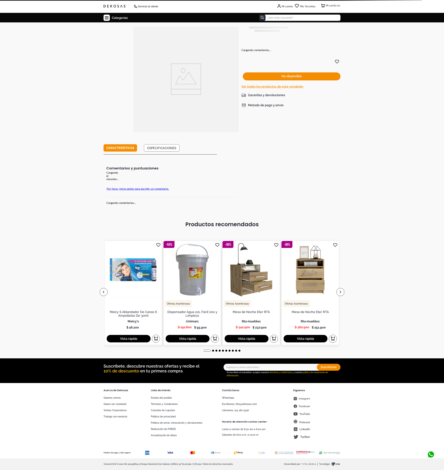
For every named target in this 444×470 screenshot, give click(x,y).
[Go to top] (431, 443)
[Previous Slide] (104, 292)
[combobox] (299, 18)
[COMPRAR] (156, 339)
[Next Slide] (340, 292)
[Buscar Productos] (262, 18)
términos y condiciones (281, 372)
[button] (263, 95)
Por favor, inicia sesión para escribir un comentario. (138, 189)
